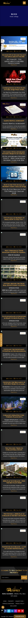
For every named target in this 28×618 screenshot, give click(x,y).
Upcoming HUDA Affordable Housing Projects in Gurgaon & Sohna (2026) (14, 153)
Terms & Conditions (8, 603)
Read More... (14, 65)
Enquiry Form (19, 601)
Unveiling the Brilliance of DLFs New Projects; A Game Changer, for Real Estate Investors (14, 384)
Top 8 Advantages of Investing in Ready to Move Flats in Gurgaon (14, 318)
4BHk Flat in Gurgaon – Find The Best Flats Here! (14, 482)
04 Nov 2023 (18, 444)
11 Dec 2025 (18, 214)
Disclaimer (13, 606)
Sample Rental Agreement (14, 121)
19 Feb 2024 (18, 280)
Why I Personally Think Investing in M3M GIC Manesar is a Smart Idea (14, 252)
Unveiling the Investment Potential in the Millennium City (14, 351)
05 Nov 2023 (18, 411)
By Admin (10, 51)
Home (11, 16)
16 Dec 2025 (18, 181)
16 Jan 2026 (18, 51)
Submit (24, 577)
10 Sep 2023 (18, 477)
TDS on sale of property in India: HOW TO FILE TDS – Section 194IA (14, 219)
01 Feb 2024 (18, 312)
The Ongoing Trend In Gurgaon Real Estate (14, 449)
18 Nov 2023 (18, 345)
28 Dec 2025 (18, 84)
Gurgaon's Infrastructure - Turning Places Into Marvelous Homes (14, 417)
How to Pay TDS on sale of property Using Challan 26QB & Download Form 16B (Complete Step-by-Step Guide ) (14, 187)
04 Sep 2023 (18, 510)
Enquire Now (19, 616)
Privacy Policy (20, 603)
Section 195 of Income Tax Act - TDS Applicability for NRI (14, 56)
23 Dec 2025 (18, 117)
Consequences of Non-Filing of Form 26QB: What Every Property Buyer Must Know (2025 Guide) (14, 90)
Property (11, 601)
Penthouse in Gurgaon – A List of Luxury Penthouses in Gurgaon (14, 548)
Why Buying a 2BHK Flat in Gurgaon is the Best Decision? (14, 515)
